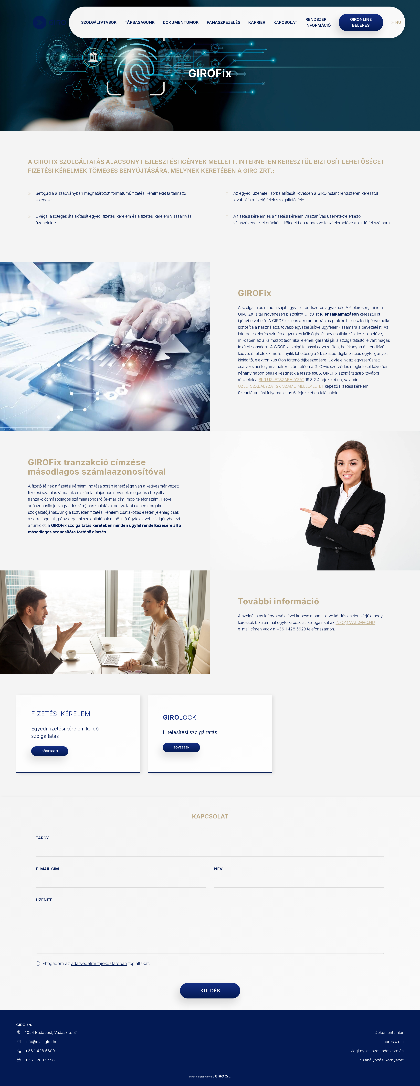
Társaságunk (140, 22)
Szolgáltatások (99, 22)
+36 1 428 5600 (40, 1050)
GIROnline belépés (361, 22)
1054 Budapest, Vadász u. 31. (51, 1032)
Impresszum (392, 1041)
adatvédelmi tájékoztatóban (99, 963)
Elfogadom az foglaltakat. (96, 963)
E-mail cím (47, 869)
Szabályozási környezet (382, 1060)
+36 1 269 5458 (40, 1060)
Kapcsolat (285, 22)
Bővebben (50, 751)
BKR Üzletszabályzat (281, 379)
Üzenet (44, 899)
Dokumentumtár (389, 1032)
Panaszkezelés (223, 22)
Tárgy (42, 838)
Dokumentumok (181, 22)
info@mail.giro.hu (355, 622)
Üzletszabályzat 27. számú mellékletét (281, 386)
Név (218, 869)
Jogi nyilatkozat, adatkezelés (377, 1050)
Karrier (256, 22)
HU (398, 22)
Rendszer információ (318, 22)
